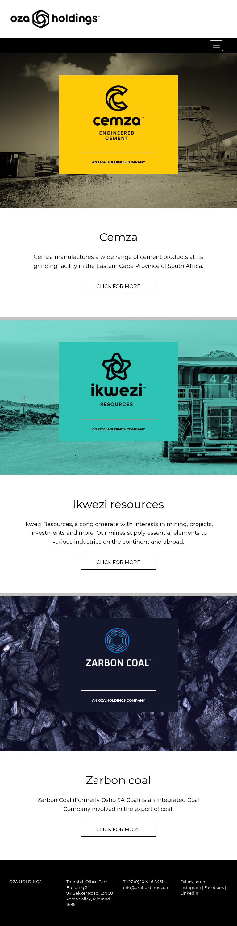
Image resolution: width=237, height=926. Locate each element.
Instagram (190, 887)
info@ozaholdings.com (146, 887)
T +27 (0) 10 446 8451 (143, 881)
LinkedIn (189, 893)
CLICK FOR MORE (118, 286)
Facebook (214, 887)
